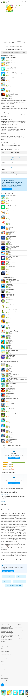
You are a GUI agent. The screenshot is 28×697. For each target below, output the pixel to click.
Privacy (2, 664)
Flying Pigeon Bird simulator (11, 77)
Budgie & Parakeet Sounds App (12, 309)
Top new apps (21, 576)
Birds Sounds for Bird (10, 289)
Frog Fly (7, 325)
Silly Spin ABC (8, 320)
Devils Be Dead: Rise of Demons (5, 647)
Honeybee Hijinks (9, 284)
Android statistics (18, 627)
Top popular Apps (18, 635)
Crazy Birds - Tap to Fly (10, 62)
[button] (14, 504)
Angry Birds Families (10, 393)
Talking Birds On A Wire (10, 403)
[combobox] (19, 2)
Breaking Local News (5, 651)
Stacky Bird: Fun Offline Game (11, 72)
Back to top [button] (24, 685)
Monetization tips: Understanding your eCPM (6, 679)
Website (3, 501)
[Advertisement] (14, 26)
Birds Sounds (8, 373)
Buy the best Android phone (20, 638)
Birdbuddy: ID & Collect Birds (11, 205)
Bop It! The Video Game (10, 355)
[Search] (26, 2)
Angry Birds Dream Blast (10, 388)
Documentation (4, 667)
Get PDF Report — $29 (7, 188)
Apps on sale (6, 581)
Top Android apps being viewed (7, 643)
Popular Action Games (19, 581)
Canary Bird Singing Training (11, 304)
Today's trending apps (8, 576)
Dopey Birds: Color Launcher (11, 413)
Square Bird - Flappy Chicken (11, 67)
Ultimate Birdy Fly (9, 299)
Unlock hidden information (14, 457)
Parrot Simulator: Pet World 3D (12, 398)
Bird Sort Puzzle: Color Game (11, 408)
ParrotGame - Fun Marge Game (12, 350)
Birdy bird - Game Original (11, 57)
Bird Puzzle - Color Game (10, 88)
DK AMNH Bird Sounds (10, 226)
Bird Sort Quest (9, 83)
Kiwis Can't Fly (8, 241)
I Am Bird (7, 363)
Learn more (14, 186)
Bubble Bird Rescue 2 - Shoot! (11, 424)
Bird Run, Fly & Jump (10, 93)
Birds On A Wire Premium (11, 215)
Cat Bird (7, 429)
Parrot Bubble (8, 335)
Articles (2, 672)
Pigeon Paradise (9, 368)
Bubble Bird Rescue (9, 434)
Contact (2, 661)
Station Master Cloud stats (6, 654)
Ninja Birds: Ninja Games (10, 294)
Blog (2, 675)
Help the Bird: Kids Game (10, 266)
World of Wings (9, 340)
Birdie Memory (8, 345)
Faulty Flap (8, 251)
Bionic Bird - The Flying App (11, 210)
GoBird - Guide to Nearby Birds (12, 256)
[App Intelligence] (2, 684)
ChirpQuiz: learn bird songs (11, 236)
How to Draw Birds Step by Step (12, 330)
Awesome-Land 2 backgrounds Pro (12, 246)
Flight (7, 271)
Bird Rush (7, 261)
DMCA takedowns (4, 669)
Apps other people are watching (14, 585)
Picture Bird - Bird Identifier (11, 221)
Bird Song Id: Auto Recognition (11, 231)
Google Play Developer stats (20, 630)
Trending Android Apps (19, 632)
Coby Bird (7, 314)
